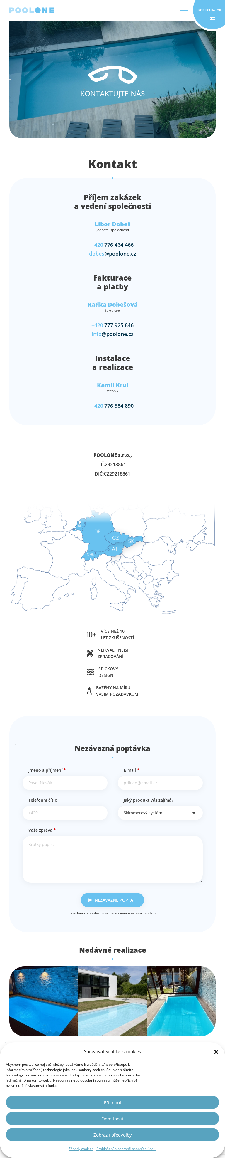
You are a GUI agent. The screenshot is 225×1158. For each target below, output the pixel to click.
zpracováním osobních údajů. (132, 913)
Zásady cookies (81, 1148)
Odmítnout (112, 1119)
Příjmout (112, 1102)
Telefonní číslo (42, 800)
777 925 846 (112, 325)
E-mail (131, 770)
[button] (216, 1051)
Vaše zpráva (42, 830)
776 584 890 (112, 405)
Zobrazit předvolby (112, 1135)
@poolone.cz (112, 253)
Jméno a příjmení (47, 770)
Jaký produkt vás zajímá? (148, 800)
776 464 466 (112, 244)
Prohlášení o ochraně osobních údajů (126, 1148)
